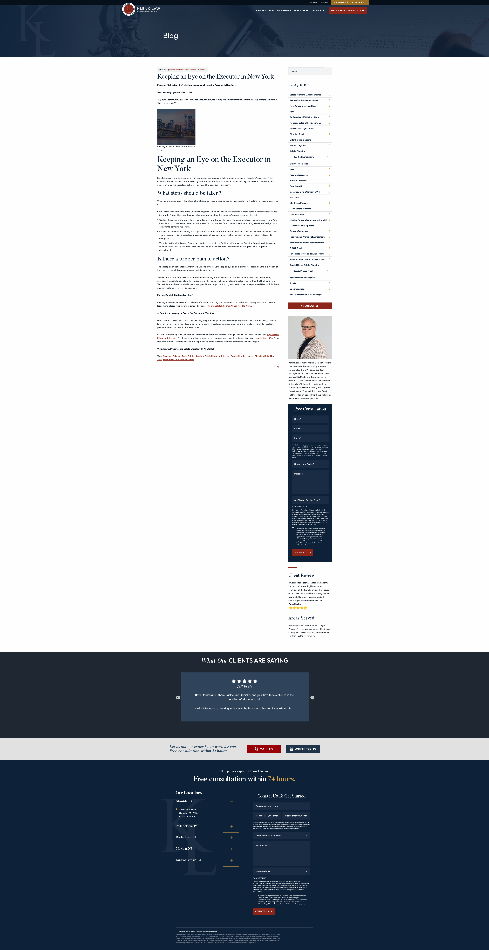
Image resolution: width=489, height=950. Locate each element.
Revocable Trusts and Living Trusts (307, 253)
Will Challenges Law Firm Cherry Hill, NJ (221, 937)
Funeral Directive (298, 180)
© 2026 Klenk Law (182, 931)
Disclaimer (206, 931)
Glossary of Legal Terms (302, 128)
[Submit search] (328, 71)
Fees (292, 111)
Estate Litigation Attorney (217, 356)
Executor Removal (299, 163)
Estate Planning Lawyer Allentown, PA (249, 934)
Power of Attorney (299, 231)
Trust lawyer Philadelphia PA (237, 943)
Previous (177, 697)
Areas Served (302, 10)
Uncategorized (297, 288)
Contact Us (301, 552)
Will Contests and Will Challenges (306, 294)
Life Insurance (297, 214)
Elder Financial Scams (300, 139)
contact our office (264, 338)
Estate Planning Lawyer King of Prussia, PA (194, 937)
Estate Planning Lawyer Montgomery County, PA (220, 938)
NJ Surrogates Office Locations (305, 122)
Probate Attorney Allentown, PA (206, 934)
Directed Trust (297, 134)
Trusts (293, 283)
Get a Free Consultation (346, 10)
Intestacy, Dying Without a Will (305, 191)
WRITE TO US (305, 749)
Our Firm (313, 2)
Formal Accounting (299, 175)
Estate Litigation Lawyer (242, 356)
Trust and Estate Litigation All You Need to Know (228, 305)
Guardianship (296, 186)
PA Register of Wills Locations (304, 117)
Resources (319, 10)
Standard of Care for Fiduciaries (178, 359)
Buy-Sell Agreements (304, 156)
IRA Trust (294, 197)
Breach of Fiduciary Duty (175, 356)
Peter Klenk (202, 70)
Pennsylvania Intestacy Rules (304, 100)
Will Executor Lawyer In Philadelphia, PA (248, 938)
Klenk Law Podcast (299, 203)
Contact (324, 2)
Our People (284, 10)
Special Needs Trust (303, 271)
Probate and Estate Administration (182, 70)
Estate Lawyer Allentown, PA (195, 938)
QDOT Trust (296, 248)
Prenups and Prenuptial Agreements (307, 236)
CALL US (266, 749)
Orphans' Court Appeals (302, 225)
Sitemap (214, 931)
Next (311, 697)
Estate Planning (297, 151)
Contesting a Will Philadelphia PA (217, 943)
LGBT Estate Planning (300, 208)
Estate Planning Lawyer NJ (243, 937)
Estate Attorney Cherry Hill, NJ (185, 934)
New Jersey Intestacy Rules (303, 106)
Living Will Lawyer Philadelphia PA (238, 940)
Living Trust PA (251, 943)
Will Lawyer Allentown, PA (217, 940)
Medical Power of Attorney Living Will (308, 220)
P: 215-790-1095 (187, 816)
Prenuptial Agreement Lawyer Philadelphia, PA (264, 940)
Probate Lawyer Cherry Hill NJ (226, 934)
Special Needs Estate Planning (304, 265)
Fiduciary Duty (262, 356)
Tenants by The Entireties (302, 277)
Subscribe (312, 305)
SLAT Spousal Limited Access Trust (307, 259)
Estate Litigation (196, 356)
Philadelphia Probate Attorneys (262, 937)
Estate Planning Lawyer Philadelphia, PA (196, 940)
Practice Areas (265, 10)
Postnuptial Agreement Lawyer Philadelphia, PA (191, 943)
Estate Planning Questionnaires (305, 94)
